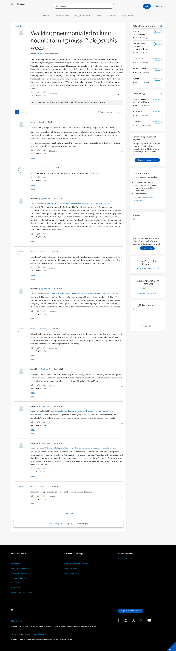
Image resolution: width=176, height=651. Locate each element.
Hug (45, 95)
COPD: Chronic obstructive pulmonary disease (141, 46)
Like (32, 95)
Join (147, 6)
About (13, 559)
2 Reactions (53, 94)
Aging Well (137, 78)
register (69, 523)
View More (69, 513)
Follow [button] (157, 32)
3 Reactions (53, 349)
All (160, 26)
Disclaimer (15, 583)
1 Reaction (52, 268)
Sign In (159, 6)
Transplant (137, 111)
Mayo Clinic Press (70, 568)
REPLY (32, 158)
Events (99, 15)
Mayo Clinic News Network (127, 559)
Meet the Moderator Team (20, 568)
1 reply (32, 189)
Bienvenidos (147, 326)
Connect (20, 4)
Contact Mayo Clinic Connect (21, 592)
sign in (59, 523)
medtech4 (44, 53)
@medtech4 (45, 199)
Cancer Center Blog (71, 559)
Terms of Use (15, 634)
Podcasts (137, 121)
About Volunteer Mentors (20, 573)
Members (112, 15)
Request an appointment (147, 160)
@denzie (41, 122)
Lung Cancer (138, 58)
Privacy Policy (28, 634)
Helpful (38, 95)
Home (46, 15)
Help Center (127, 15)
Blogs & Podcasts (82, 15)
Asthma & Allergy (140, 68)
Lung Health (19, 26)
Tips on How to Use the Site (147, 268)
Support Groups (61, 15)
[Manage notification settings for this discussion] (117, 94)
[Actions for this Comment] (121, 151)
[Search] (56, 6)
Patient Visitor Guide (71, 573)
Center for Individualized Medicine (76, 564)
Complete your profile (147, 293)
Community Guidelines (19, 578)
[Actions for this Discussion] (121, 94)
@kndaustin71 (45, 369)
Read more (147, 248)
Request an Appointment (130, 611)
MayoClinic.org (16, 621)
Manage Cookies (40, 634)
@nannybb (43, 168)
